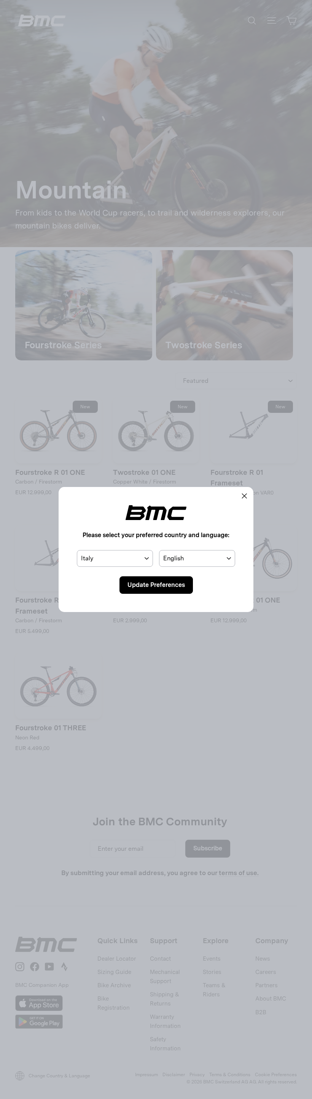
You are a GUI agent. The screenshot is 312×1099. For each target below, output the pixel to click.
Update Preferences (156, 584)
